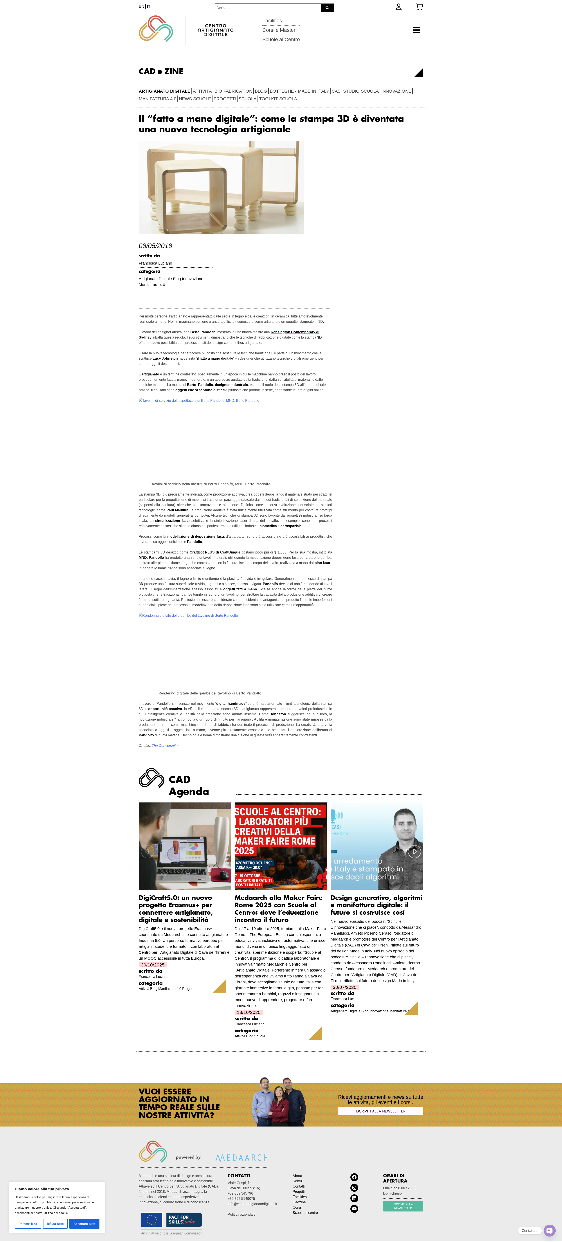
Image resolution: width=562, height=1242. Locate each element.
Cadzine (299, 1202)
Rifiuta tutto (55, 1224)
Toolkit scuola (278, 98)
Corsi (297, 1207)
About (297, 1176)
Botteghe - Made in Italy (299, 91)
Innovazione (396, 91)
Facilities (272, 20)
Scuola (247, 98)
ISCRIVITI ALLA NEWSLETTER (380, 1111)
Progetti (225, 98)
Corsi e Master (278, 30)
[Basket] (419, 7)
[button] (414, 851)
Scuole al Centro (281, 39)
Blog (261, 91)
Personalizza (28, 1224)
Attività (202, 91)
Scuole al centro (305, 1213)
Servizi (298, 1181)
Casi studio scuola (355, 91)
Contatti (299, 1186)
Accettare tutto (84, 1224)
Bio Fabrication (233, 91)
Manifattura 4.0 (157, 98)
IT (148, 6)
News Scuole (195, 98)
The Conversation (166, 746)
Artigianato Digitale (164, 91)
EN (141, 6)
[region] (57, 1207)
